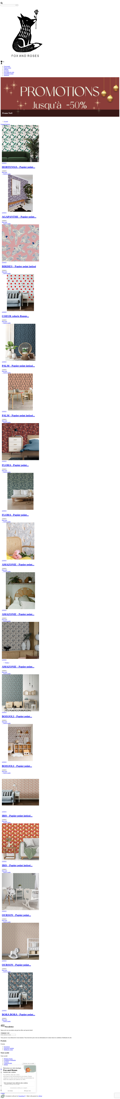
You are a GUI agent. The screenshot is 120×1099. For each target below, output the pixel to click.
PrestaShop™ (22, 1096)
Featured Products (5, 124)
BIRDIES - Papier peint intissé (19, 266)
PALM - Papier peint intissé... (18, 365)
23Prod (40, 1096)
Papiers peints (7, 68)
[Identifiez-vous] (1, 63)
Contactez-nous (8, 1063)
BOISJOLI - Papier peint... (17, 716)
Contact (3, 1093)
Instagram (6, 75)
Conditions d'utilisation (10, 1060)
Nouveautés (7, 66)
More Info (4, 172)
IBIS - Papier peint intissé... (17, 815)
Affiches (6, 69)
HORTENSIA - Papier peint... (18, 167)
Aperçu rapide (6, 174)
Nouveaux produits (9, 1048)
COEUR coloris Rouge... (15, 316)
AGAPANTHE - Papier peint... (19, 216)
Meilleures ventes (8, 1049)
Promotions (7, 1046)
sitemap (6, 1064)
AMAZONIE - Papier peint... (18, 564)
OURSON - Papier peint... (16, 915)
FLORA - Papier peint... (15, 465)
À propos (6, 70)
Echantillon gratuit (8, 73)
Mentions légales (8, 1058)
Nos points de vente (9, 72)
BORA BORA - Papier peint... (18, 1014)
